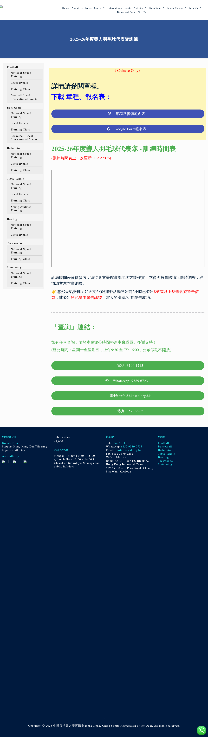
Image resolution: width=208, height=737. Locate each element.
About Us (77, 7)
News (88, 7)
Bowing (12, 219)
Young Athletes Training (21, 208)
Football (12, 67)
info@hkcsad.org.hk (128, 450)
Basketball (14, 107)
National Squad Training (21, 74)
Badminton (14, 148)
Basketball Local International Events (24, 137)
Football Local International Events (24, 97)
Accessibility (10, 456)
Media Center (175, 7)
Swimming (14, 267)
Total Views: (63, 437)
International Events (119, 7)
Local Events (19, 82)
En (145, 12)
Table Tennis (15, 178)
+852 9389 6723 (131, 446)
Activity (138, 7)
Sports (98, 7)
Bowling (163, 457)
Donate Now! (11, 443)
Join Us (193, 7)
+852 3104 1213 (122, 443)
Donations (155, 7)
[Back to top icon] (104, 718)
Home (65, 7)
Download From (126, 12)
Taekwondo (14, 243)
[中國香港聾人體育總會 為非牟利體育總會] (25, 9)
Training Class (20, 89)
